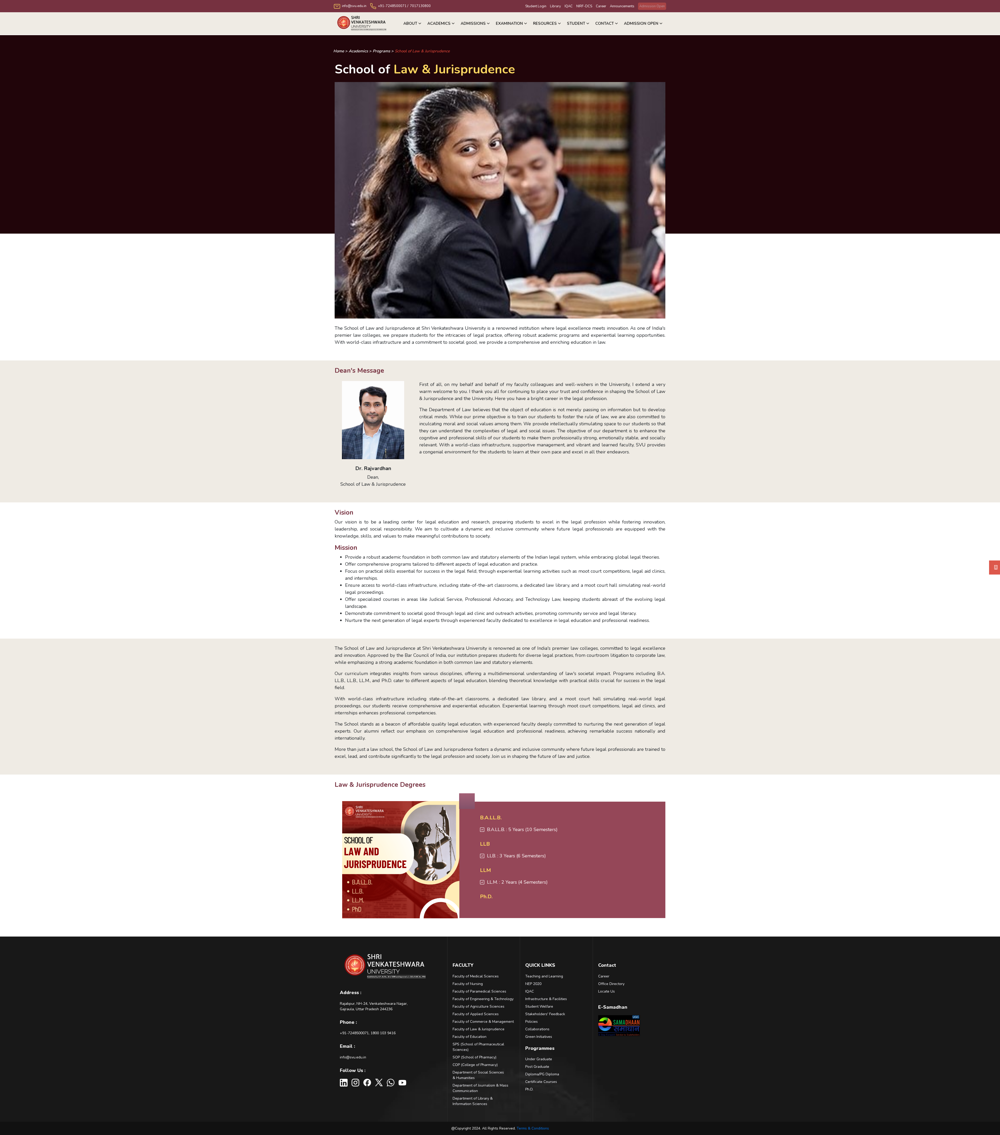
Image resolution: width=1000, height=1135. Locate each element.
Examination (509, 23)
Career (601, 6)
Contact (604, 23)
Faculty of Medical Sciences (476, 976)
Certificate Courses (541, 1081)
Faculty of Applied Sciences (476, 1014)
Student (576, 23)
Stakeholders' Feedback (545, 1014)
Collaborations (537, 1029)
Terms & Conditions (533, 1128)
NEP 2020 (533, 983)
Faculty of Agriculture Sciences (478, 1006)
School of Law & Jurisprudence (422, 51)
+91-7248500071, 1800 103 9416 (368, 1033)
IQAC (569, 6)
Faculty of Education (469, 1036)
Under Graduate (538, 1059)
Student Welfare (539, 1006)
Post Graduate (537, 1066)
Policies (531, 1021)
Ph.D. (529, 1089)
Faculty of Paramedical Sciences (479, 991)
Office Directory (611, 983)
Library (555, 6)
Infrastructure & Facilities (546, 998)
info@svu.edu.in (353, 1057)
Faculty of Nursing (468, 983)
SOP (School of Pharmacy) (474, 1057)
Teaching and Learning (544, 976)
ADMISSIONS (473, 23)
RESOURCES (545, 23)
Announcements (622, 6)
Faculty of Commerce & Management (483, 1021)
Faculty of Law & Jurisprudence (478, 1029)
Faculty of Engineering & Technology (483, 998)
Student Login (535, 6)
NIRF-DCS (584, 6)
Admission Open (652, 6)
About (410, 23)
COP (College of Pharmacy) (475, 1064)
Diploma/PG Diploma (542, 1074)
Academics (439, 23)
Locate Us (606, 991)
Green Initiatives (538, 1036)
